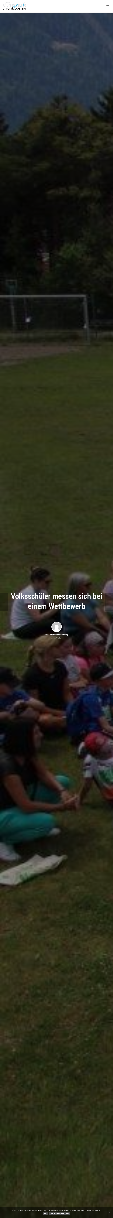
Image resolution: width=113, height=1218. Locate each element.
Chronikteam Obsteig (58, 634)
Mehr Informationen (60, 1214)
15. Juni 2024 (56, 638)
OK (45, 1214)
